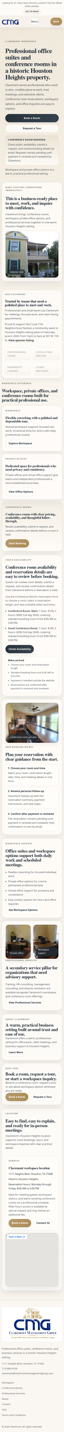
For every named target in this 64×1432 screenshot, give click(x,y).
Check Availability (20, 649)
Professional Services (13, 1393)
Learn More (16, 1052)
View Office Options (21, 491)
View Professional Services (25, 1002)
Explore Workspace (20, 443)
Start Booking (17, 543)
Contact (6, 1404)
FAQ (4, 1409)
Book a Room (32, 118)
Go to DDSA (32, 11)
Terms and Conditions (14, 1415)
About (5, 1398)
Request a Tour (32, 128)
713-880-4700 (9, 1368)
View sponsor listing (21, 340)
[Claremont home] (10, 21)
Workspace (8, 1382)
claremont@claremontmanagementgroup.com (27, 1373)
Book (56, 21)
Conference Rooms (12, 1387)
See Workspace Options (23, 910)
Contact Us (43, 1223)
